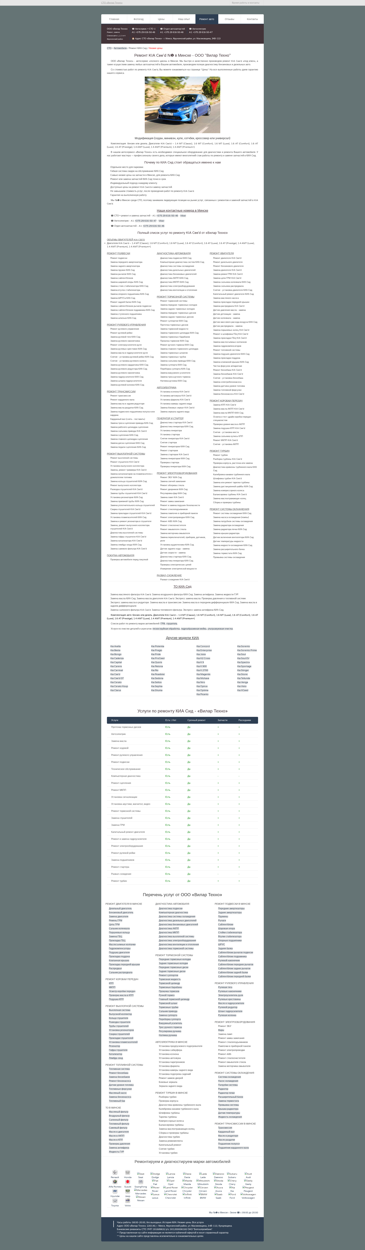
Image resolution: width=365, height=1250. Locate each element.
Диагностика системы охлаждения (177, 916)
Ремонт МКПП (118, 790)
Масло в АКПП (116, 1135)
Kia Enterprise (204, 650)
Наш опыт (184, 19)
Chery (232, 1184)
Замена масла (118, 741)
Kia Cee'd (115, 674)
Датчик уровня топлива (121, 1085)
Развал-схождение (121, 874)
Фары (221, 1030)
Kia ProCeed (158, 658)
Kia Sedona (157, 678)
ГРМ (162, 623)
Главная (114, 19)
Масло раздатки (226, 1139)
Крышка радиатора (228, 1109)
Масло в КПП (116, 1139)
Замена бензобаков (119, 1077)
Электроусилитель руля (230, 995)
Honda (127, 1177)
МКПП (112, 987)
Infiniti (187, 1197)
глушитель (171, 623)
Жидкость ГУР (116, 1151)
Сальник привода (168, 1011)
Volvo (128, 1205)
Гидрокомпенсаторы (120, 948)
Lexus (155, 1197)
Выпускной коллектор (120, 1014)
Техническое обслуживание (126, 769)
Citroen (203, 1191)
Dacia (187, 1177)
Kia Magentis (203, 674)
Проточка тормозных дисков (126, 727)
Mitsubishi (202, 1184)
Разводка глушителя (119, 1022)
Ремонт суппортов (168, 975)
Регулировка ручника (170, 1031)
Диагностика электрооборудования (177, 940)
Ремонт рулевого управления (127, 755)
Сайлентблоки (225, 924)
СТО (109, 48)
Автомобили (120, 48)
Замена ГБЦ (115, 936)
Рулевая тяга (225, 987)
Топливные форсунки (120, 1089)
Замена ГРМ (118, 825)
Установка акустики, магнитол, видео (130, 804)
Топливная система (119, 1069)
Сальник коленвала (119, 928)
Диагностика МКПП (169, 932)
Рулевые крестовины (229, 999)
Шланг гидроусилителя (230, 1011)
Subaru (232, 1177)
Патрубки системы (228, 1085)
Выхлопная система (119, 1010)
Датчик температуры (229, 1113)
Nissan (140, 1200)
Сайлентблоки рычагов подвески (235, 952)
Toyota (115, 1205)
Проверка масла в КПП (121, 995)
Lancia (170, 1177)
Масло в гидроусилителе (231, 1003)
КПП (111, 983)
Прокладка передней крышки (124, 964)
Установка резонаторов (121, 1030)
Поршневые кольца (119, 932)
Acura (218, 1191)
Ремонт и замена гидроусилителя (129, 839)
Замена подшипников (122, 860)
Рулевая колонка (227, 1015)
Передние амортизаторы (231, 908)
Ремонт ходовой (119, 748)
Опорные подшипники (230, 940)
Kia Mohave (202, 678)
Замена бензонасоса (120, 1097)
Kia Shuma (156, 690)
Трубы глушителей (119, 1026)
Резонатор (114, 1046)
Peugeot (248, 1191)
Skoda (218, 1184)
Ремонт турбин (119, 881)
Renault (115, 1177)
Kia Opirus (202, 686)
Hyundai (114, 1196)
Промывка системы (228, 1105)
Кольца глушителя (118, 1018)
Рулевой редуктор (227, 1007)
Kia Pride (156, 654)
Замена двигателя (118, 916)
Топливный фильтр (119, 1123)
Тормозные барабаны (170, 987)
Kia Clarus (115, 690)
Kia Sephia (156, 686)
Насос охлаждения (228, 1081)
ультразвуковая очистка (220, 628)
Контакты (252, 19)
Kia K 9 (200, 662)
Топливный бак (117, 1101)
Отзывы (229, 19)
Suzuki (127, 1186)
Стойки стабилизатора (230, 932)
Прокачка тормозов (169, 991)
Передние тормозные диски (173, 967)
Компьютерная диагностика (125, 776)
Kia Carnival (116, 670)
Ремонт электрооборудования (127, 846)
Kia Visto (242, 686)
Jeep (127, 1196)
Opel (170, 1184)
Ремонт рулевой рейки (123, 853)
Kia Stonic (242, 674)
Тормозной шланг (168, 1003)
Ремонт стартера (120, 867)
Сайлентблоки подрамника (232, 956)
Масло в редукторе (228, 1135)
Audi (248, 1177)
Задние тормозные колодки (173, 963)
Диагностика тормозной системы (176, 948)
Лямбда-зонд (116, 1058)
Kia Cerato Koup (119, 686)
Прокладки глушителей (121, 1038)
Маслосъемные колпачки (122, 944)
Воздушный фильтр (119, 1115)
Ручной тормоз (167, 995)
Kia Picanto (202, 694)
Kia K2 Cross (203, 658)
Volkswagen (248, 1197)
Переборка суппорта (170, 1019)
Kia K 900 (201, 666)
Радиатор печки (226, 1093)
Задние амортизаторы (230, 912)
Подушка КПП (116, 999)
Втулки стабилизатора (230, 936)
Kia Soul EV (243, 658)
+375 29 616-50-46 (145, 32)
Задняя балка (225, 948)
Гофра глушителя (118, 1050)
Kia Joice (201, 654)
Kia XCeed (242, 690)
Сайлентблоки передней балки (234, 976)
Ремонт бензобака (118, 1073)
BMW (203, 1197)
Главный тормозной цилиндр (174, 999)
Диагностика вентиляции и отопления (179, 944)
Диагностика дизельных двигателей (177, 920)
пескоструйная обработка (166, 628)
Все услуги (198, 1222)
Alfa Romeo (115, 1186)
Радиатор (223, 1089)
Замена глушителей (121, 818)
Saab (218, 1197)
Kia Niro (200, 682)
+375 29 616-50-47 (202, 32)
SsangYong (141, 1186)
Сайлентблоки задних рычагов (234, 968)
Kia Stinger (243, 670)
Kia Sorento (243, 646)
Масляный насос (118, 1093)
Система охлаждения (229, 1077)
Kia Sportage (244, 666)
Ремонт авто (206, 19)
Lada (203, 1177)
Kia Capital (116, 662)
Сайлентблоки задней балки (233, 972)
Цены (161, 19)
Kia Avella (115, 646)
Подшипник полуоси (229, 1143)
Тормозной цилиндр (169, 983)
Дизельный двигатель (120, 908)
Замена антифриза (119, 1147)
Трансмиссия (225, 1127)
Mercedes (140, 1193)
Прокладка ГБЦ (117, 940)
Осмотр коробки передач (122, 991)
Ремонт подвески (120, 762)
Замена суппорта (168, 1015)
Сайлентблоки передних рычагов (235, 964)
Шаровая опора (226, 928)
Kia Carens (116, 666)
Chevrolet (170, 1197)
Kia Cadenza (117, 658)
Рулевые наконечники (230, 991)
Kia (232, 1191)
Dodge (155, 1177)
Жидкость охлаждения (230, 1117)
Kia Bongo (115, 654)
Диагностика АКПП (169, 928)
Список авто (112, 36)
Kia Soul (241, 654)
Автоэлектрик (118, 734)
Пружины (223, 916)
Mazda (187, 1184)
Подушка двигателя (119, 952)
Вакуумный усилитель (170, 1023)
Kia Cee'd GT (117, 678)
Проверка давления (119, 1143)
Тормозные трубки (168, 1007)
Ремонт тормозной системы (126, 811)
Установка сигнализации (124, 797)
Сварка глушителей (119, 1034)
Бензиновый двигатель (121, 912)
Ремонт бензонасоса (120, 1081)
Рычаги (222, 920)
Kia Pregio (156, 650)
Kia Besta (115, 650)
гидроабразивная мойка (193, 628)
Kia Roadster (158, 674)
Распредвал (115, 968)
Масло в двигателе (119, 1131)
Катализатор (115, 1054)
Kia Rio (154, 670)
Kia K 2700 (202, 670)
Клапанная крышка (119, 960)
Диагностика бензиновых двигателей (178, 924)
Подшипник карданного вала (233, 1147)
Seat (140, 1177)
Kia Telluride (243, 678)
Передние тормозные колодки (175, 959)
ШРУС (221, 944)
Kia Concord (203, 646)
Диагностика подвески (170, 908)
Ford (232, 1197)
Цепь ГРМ (114, 924)
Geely (248, 1184)
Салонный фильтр (118, 1119)
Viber (183, 215)
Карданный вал (226, 1131)
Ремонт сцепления (121, 783)
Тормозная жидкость (170, 979)
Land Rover (170, 1191)
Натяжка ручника (168, 1035)
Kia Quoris (156, 662)
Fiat (155, 1184)
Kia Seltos (156, 682)
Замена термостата (228, 1101)
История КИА (169, 1222)
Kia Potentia (157, 646)
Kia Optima (202, 690)
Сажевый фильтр (118, 1127)
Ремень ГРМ (115, 920)
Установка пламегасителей (123, 1042)
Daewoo (218, 1177)
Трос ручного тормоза (170, 1027)
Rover (155, 1191)
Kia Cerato (116, 682)
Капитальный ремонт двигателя (128, 832)
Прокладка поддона (119, 956)
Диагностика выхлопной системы (176, 936)
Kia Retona (157, 666)
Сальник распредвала (120, 972)
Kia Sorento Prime (247, 650)
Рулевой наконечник (229, 960)
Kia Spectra (243, 662)
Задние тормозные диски (172, 971)
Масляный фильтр (118, 1111)
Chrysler (187, 1191)
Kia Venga (242, 682)
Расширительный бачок (230, 1097)
